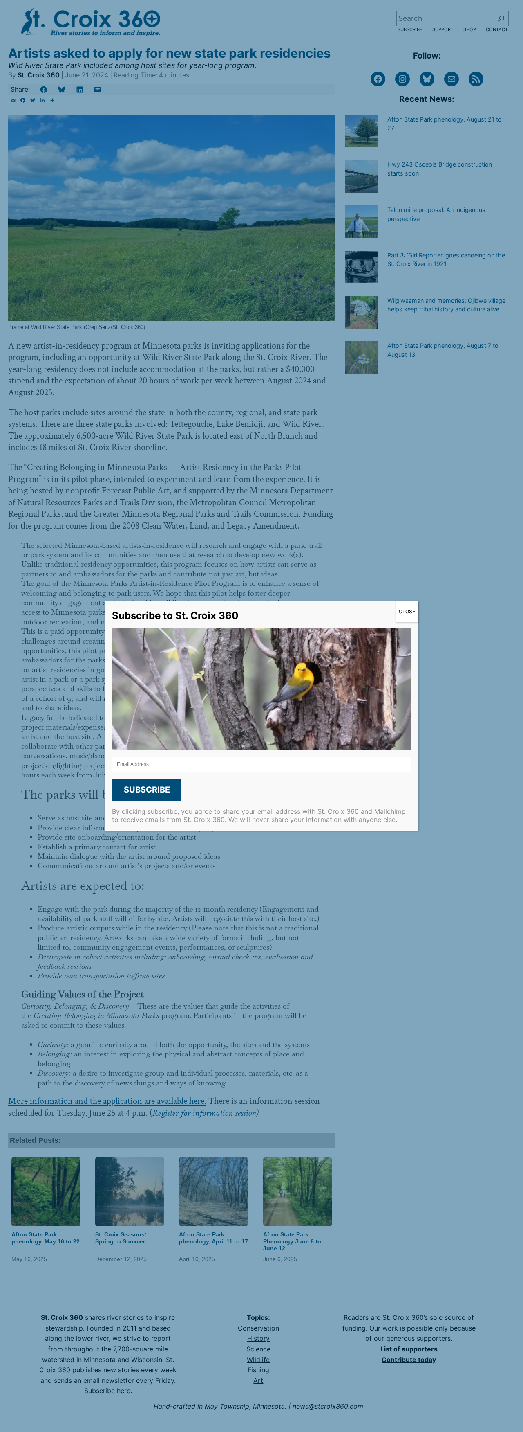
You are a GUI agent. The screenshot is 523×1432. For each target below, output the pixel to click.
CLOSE (407, 611)
